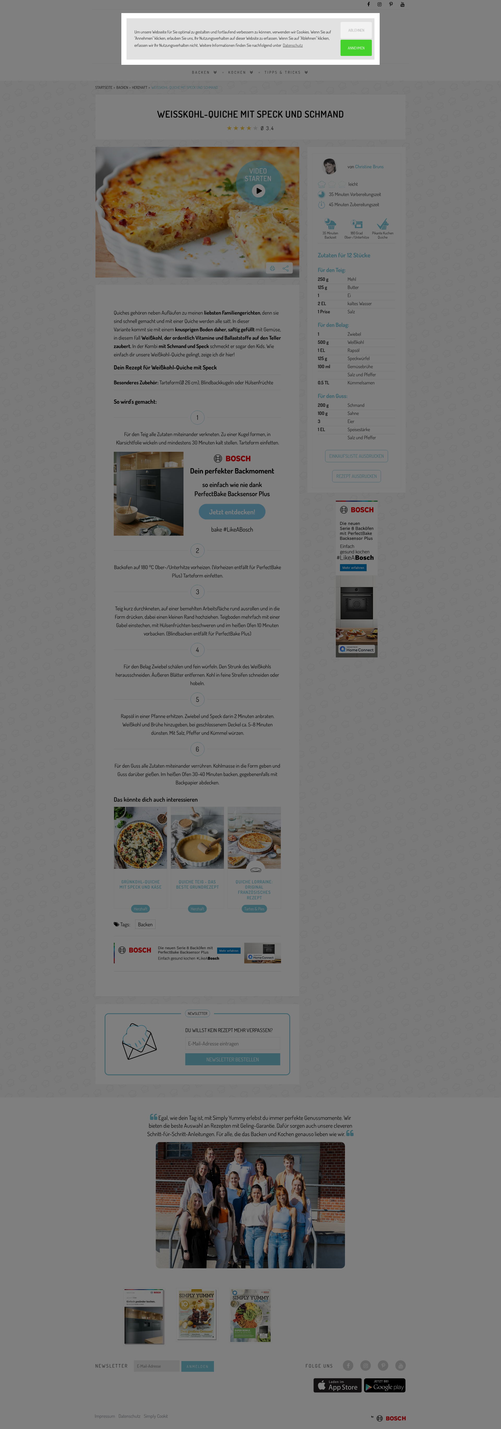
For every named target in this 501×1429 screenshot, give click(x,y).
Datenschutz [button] (293, 45)
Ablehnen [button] (356, 30)
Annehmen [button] (356, 47)
